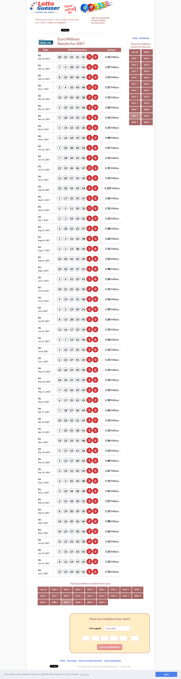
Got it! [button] (166, 674)
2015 (134, 90)
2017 (134, 84)
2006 (147, 116)
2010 (147, 103)
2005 (134, 122)
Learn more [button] (84, 674)
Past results (72, 660)
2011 (134, 103)
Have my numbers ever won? (90, 660)
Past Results (144, 38)
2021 (134, 71)
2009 (134, 109)
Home (135, 38)
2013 (134, 96)
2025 (134, 58)
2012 (147, 96)
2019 (134, 77)
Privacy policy (126, 667)
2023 (134, 65)
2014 (147, 90)
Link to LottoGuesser (112, 660)
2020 (147, 71)
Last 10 (134, 52)
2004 (147, 122)
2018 (147, 77)
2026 (147, 52)
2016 (147, 84)
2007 (134, 116)
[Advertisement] (134, 17)
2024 (147, 58)
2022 (147, 65)
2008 (147, 109)
